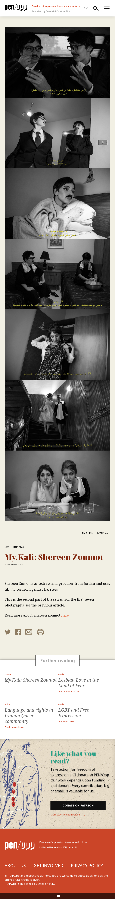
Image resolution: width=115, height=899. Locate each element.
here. (65, 615)
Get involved (48, 865)
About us (15, 865)
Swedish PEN (46, 884)
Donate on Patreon (78, 805)
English (88, 533)
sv (86, 8)
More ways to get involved (65, 814)
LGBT (7, 547)
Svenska (102, 533)
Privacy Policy (87, 865)
